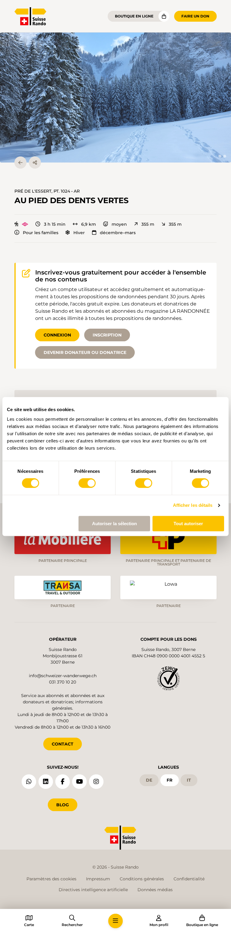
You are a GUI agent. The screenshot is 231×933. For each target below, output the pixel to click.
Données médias (155, 889)
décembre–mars (118, 232)
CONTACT (62, 744)
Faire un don (195, 16)
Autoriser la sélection (114, 523)
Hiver (79, 232)
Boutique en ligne (134, 16)
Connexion (57, 335)
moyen (119, 224)
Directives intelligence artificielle (93, 889)
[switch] (87, 483)
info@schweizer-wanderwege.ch (63, 675)
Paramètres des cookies (51, 879)
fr (169, 780)
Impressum (98, 879)
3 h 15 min (55, 224)
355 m (147, 224)
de (149, 780)
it (189, 780)
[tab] (219, 156)
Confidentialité (189, 879)
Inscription (107, 335)
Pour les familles (40, 232)
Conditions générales (142, 879)
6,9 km (88, 224)
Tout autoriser (188, 523)
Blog (62, 804)
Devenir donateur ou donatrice (85, 352)
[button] (115, 98)
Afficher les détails (193, 505)
